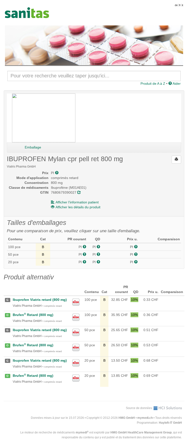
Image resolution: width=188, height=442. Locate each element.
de (176, 5)
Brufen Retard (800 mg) (33, 315)
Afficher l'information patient (77, 202)
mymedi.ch (145, 418)
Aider (176, 83)
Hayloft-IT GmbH (170, 422)
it (182, 5)
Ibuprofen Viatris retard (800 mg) (40, 300)
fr (180, 5)
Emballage (33, 147)
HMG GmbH (126, 418)
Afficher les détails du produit (78, 207)
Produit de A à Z (153, 83)
